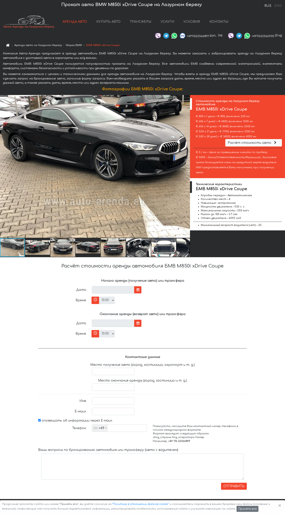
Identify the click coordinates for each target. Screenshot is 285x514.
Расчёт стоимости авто (250, 143)
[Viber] (158, 35)
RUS (267, 6)
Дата (81, 290)
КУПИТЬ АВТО (108, 22)
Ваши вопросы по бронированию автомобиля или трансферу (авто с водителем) (108, 450)
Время (81, 300)
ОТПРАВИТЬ (233, 486)
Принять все (247, 508)
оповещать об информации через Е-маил (76, 420)
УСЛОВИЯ (191, 22)
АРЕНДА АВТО (75, 22)
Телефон (79, 428)
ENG (278, 6)
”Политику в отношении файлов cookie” (140, 504)
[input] (113, 290)
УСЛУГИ (167, 22)
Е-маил (80, 411)
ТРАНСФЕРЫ (140, 22)
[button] (37, 247)
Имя (82, 401)
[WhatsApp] (174, 35)
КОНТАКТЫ (218, 22)
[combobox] (100, 428)
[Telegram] (166, 35)
